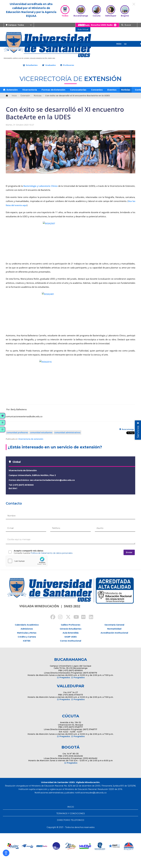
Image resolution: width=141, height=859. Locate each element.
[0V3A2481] (70, 311)
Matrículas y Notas (26, 633)
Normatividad (114, 629)
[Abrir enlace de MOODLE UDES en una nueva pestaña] (27, 846)
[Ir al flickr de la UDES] (82, 617)
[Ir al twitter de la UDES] (66, 617)
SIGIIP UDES (70, 637)
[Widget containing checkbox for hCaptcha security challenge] (26, 561)
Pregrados (64, 677)
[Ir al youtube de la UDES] (74, 617)
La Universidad (129, 47)
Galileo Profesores (70, 625)
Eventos (111, 89)
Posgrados (79, 677)
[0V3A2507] (70, 240)
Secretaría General (114, 625)
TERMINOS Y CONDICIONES (70, 813)
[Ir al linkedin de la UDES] (89, 617)
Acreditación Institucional (114, 633)
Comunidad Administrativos (67, 432)
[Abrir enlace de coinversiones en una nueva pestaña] (129, 846)
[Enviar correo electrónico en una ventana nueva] (91, 792)
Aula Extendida (70, 633)
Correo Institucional (70, 641)
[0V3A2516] (70, 381)
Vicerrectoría (29, 89)
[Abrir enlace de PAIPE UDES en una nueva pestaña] (13, 846)
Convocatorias (78, 89)
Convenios (97, 89)
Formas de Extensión (53, 89)
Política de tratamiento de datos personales (51, 553)
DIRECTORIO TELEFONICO (70, 820)
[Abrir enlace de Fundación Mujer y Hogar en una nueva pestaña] (71, 846)
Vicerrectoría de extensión (30, 439)
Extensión (12, 89)
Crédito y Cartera (27, 637)
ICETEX (26, 641)
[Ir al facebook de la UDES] (51, 617)
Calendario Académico (27, 625)
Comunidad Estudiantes (41, 432)
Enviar (129, 552)
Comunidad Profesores (17, 432)
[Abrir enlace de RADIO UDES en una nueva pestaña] (42, 846)
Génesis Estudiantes (70, 629)
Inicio (118, 44)
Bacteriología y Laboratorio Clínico (40, 186)
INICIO (70, 807)
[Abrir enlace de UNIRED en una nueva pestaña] (56, 846)
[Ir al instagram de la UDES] (59, 617)
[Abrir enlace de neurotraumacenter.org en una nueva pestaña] (100, 846)
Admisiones (27, 629)
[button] (6, 853)
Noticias (125, 89)
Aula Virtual (83, 29)
